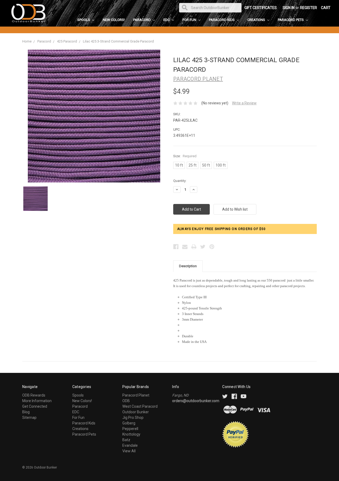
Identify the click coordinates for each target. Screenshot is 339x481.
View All (129, 451)
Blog (26, 412)
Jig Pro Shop (133, 417)
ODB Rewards (33, 395)
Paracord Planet (135, 395)
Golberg (128, 423)
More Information (37, 401)
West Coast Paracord (140, 406)
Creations (256, 20)
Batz (126, 440)
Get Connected (34, 406)
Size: (185, 156)
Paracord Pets (291, 20)
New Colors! (114, 20)
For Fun (189, 20)
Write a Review (244, 103)
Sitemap (29, 417)
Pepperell (130, 429)
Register (308, 8)
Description (188, 266)
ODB (126, 401)
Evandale (130, 445)
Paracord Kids (222, 20)
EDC (167, 20)
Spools (84, 20)
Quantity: (179, 181)
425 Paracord (67, 41)
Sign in (289, 8)
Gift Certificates (260, 8)
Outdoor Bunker (135, 412)
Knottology (131, 434)
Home (27, 41)
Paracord (142, 20)
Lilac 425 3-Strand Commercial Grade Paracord (118, 41)
